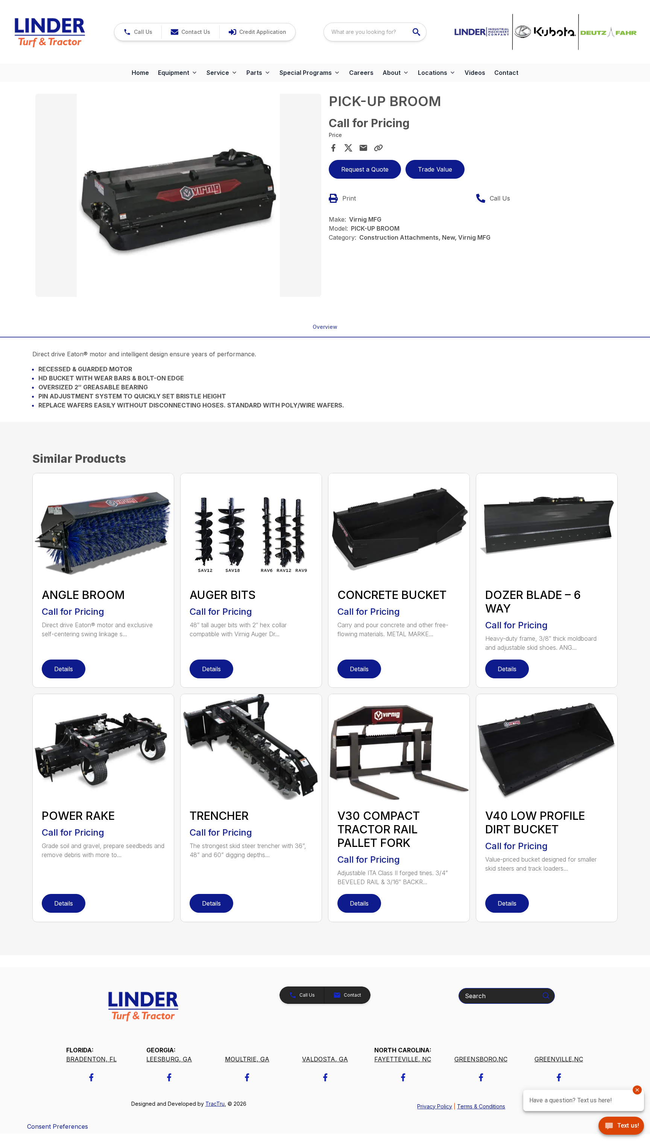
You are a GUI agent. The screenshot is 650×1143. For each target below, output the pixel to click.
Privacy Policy (434, 1106)
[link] (257, 32)
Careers (361, 72)
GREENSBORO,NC (480, 1059)
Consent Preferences (57, 1126)
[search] (417, 32)
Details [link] (63, 669)
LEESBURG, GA (169, 1059)
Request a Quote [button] (365, 169)
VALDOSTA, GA (325, 1059)
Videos (475, 72)
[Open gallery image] (178, 195)
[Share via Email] (363, 147)
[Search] (546, 995)
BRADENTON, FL (91, 1059)
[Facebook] (91, 1077)
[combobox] (375, 32)
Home (140, 72)
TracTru (215, 1103)
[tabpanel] (178, 196)
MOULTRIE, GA (247, 1059)
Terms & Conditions (481, 1106)
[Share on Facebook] (333, 147)
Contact (506, 72)
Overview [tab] (325, 327)
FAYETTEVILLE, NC (402, 1059)
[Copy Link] (378, 147)
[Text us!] (621, 1126)
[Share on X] (348, 147)
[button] (137, 32)
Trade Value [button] (435, 169)
